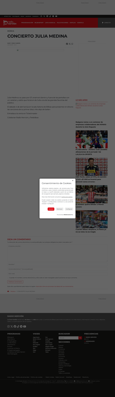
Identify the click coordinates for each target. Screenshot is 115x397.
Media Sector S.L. (68, 214)
